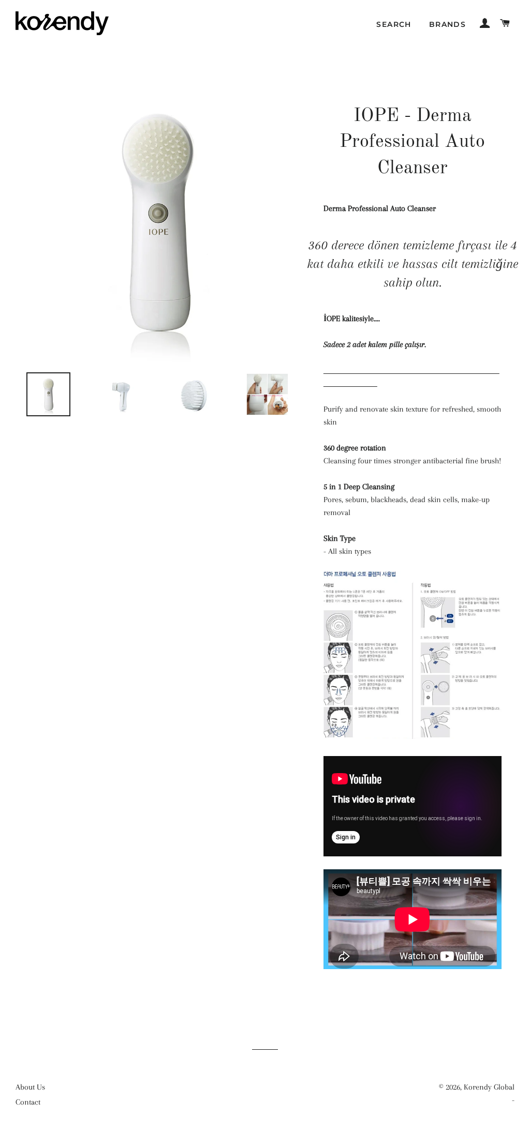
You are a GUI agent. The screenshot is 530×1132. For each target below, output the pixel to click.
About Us (30, 1087)
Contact (28, 1102)
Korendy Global (489, 1087)
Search (393, 24)
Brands (447, 24)
